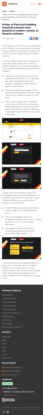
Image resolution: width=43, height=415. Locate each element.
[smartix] (15, 4)
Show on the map (10, 395)
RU (32, 4)
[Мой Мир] (36, 38)
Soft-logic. (7, 407)
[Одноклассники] (34, 38)
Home (4, 11)
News (12, 11)
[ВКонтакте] (31, 38)
